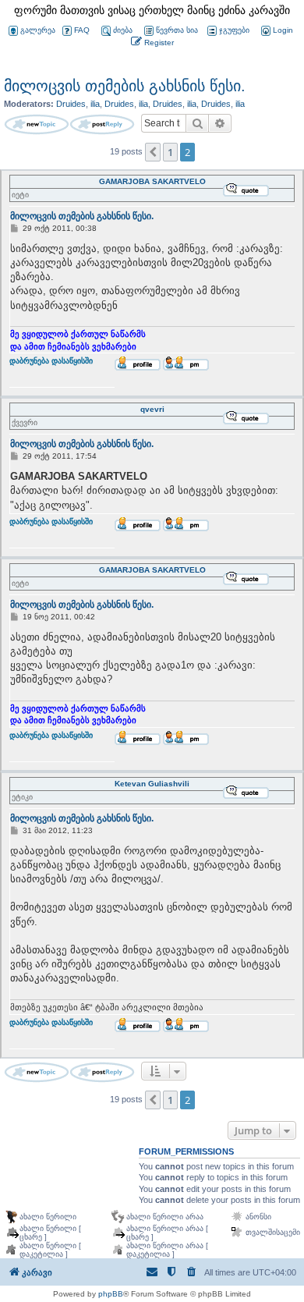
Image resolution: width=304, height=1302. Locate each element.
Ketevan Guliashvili (152, 783)
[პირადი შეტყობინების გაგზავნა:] (186, 364)
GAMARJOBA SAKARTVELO (152, 181)
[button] (153, 152)
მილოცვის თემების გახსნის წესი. (125, 85)
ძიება (123, 30)
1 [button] (170, 152)
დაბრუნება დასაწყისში (51, 369)
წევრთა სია (177, 30)
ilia (95, 103)
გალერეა (37, 30)
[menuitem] (276, 31)
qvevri (152, 409)
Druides (71, 103)
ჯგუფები (234, 30)
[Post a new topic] (36, 124)
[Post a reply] (102, 124)
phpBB (110, 1294)
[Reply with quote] (246, 190)
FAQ (82, 30)
